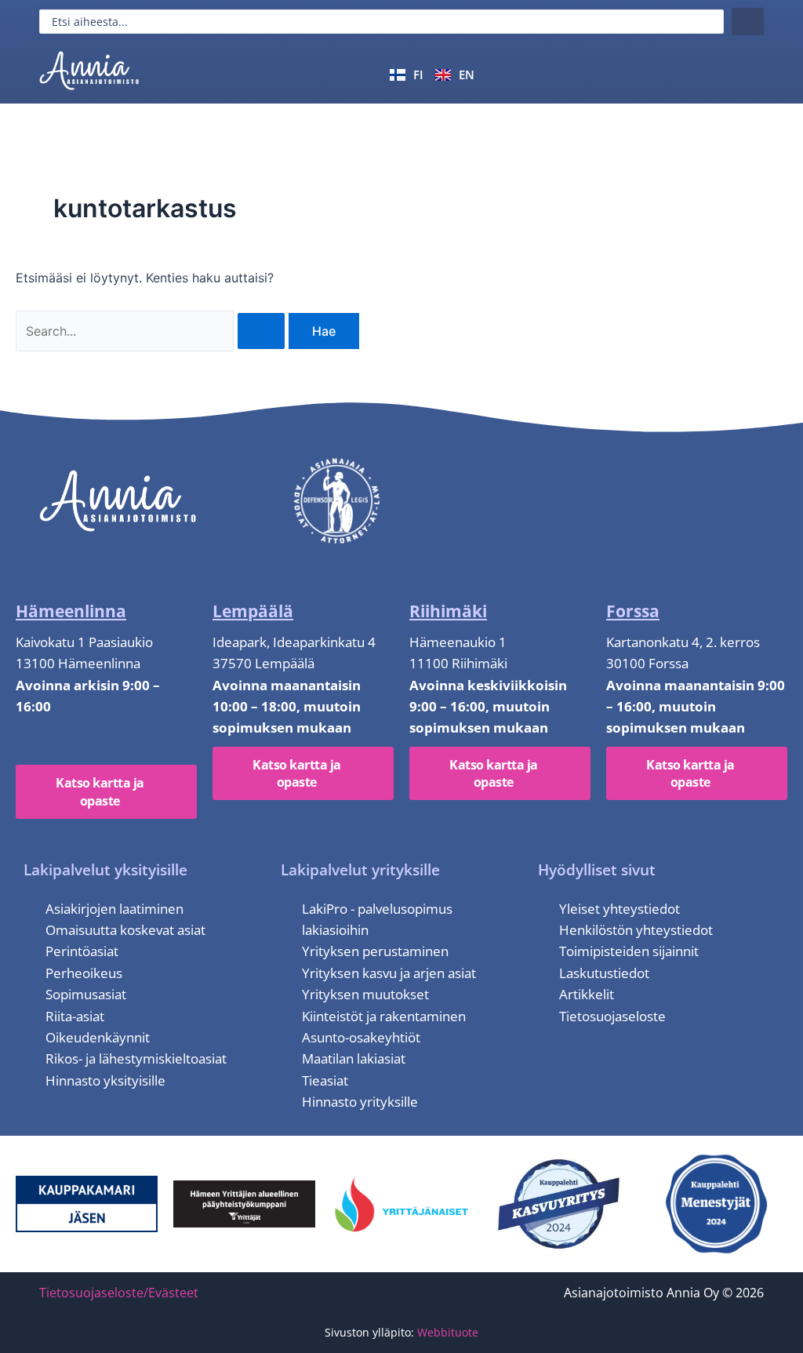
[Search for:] (152, 331)
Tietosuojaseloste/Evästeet (118, 1292)
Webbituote (447, 1332)
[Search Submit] (261, 331)
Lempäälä (253, 611)
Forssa (632, 611)
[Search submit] (748, 21)
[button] (745, 73)
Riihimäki (448, 611)
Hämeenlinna (71, 611)
